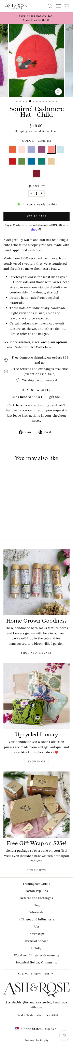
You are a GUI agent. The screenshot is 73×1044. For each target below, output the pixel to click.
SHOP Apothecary (36, 652)
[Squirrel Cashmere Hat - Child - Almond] (15, 526)
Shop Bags (37, 761)
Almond (61, 161)
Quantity (36, 186)
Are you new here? (35, 974)
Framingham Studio (36, 884)
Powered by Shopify (36, 1040)
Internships (36, 934)
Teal (41, 161)
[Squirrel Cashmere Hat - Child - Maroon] (20, 526)
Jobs (37, 926)
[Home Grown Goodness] (36, 582)
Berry (41, 149)
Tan (51, 161)
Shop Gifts (36, 870)
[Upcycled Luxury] (36, 696)
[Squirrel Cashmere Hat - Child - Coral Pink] (25, 518)
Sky (61, 149)
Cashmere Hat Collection (32, 347)
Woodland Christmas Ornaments (36, 955)
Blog (36, 905)
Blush (22, 149)
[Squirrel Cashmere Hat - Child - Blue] (20, 522)
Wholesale (36, 912)
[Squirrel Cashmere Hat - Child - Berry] (20, 518)
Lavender (32, 149)
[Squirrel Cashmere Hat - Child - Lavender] (15, 518)
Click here (15, 405)
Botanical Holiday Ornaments (36, 962)
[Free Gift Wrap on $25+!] (36, 804)
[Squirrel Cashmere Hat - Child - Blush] (11, 518)
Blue (32, 161)
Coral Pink (51, 149)
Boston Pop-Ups (36, 891)
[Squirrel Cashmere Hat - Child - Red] (11, 522)
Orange (12, 149)
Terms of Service (36, 941)
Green (22, 161)
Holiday (36, 948)
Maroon (36, 173)
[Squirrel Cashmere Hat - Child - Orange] (6, 518)
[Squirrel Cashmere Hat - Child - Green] (15, 522)
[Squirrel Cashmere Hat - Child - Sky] (6, 522)
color (36, 140)
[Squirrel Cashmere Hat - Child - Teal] (25, 522)
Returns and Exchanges (36, 898)
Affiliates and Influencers (36, 919)
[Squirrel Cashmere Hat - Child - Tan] (11, 526)
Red (12, 161)
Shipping (21, 131)
